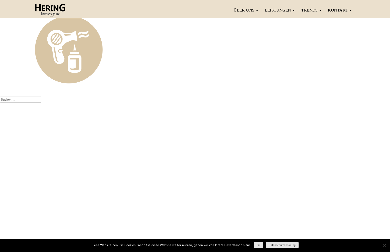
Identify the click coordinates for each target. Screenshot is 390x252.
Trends (310, 10)
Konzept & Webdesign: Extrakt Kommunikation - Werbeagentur (195, 178)
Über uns (245, 10)
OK (258, 245)
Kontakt (338, 10)
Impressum (179, 169)
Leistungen (278, 10)
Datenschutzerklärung (203, 169)
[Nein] (384, 245)
